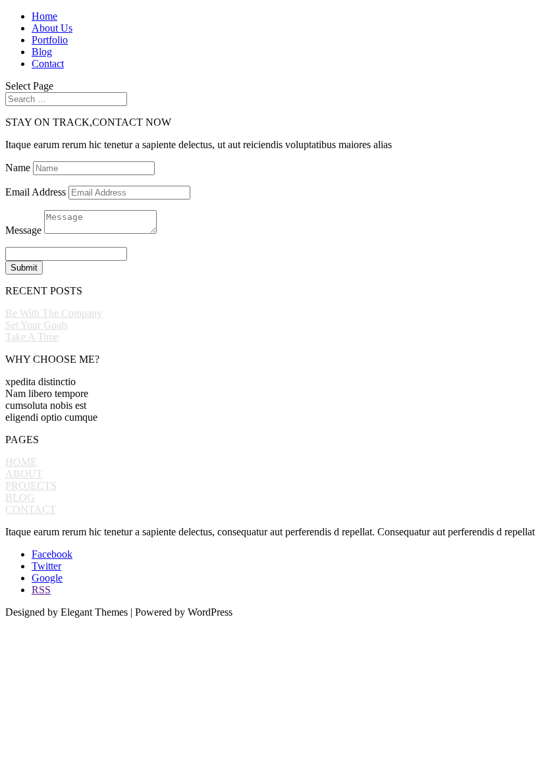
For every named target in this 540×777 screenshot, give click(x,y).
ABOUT (24, 473)
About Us (52, 28)
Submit (24, 268)
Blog (42, 51)
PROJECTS (31, 485)
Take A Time (32, 336)
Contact (48, 63)
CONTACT (30, 509)
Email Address (35, 192)
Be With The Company (53, 313)
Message (23, 230)
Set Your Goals (36, 325)
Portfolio (50, 39)
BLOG (20, 497)
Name (17, 167)
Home (44, 16)
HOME (21, 462)
